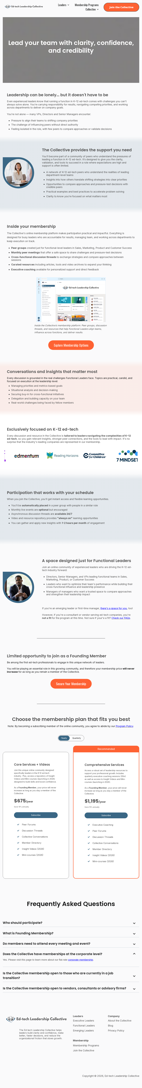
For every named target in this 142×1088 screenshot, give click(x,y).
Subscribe (35, 815)
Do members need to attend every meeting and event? (46, 944)
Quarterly (76, 738)
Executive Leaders (83, 1020)
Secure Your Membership (71, 683)
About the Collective (119, 1020)
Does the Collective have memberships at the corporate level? (52, 954)
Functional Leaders (84, 1025)
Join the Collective (121, 7)
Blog (110, 1025)
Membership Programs (87, 5)
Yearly (64, 738)
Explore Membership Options (71, 345)
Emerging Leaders (83, 1030)
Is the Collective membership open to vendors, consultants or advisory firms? (64, 988)
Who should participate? (22, 923)
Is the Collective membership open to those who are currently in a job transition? (58, 975)
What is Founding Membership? (28, 933)
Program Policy (124, 726)
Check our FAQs (120, 618)
